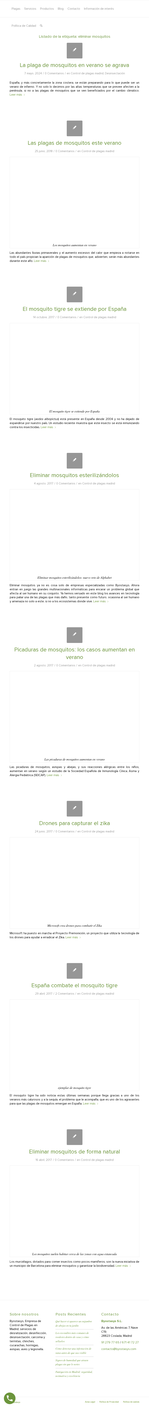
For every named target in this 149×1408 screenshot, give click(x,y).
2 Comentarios (64, 993)
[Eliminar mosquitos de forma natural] (74, 1137)
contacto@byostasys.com (118, 1349)
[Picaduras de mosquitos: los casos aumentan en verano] (74, 635)
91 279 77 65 (110, 1342)
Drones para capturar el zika (74, 823)
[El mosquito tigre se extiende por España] (74, 294)
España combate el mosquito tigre (74, 985)
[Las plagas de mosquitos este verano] (74, 128)
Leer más (16, 95)
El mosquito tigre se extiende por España (74, 309)
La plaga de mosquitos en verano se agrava (74, 65)
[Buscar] (41, 25)
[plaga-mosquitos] (74, 50)
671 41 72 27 (130, 1342)
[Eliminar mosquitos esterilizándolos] (74, 461)
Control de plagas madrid (87, 73)
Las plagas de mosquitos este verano (74, 143)
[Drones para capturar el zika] (74, 809)
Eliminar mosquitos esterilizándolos (74, 475)
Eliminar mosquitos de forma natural (74, 1151)
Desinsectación (115, 73)
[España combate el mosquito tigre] (74, 971)
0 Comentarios (54, 73)
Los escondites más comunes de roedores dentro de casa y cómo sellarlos (72, 1337)
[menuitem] (16, 8)
